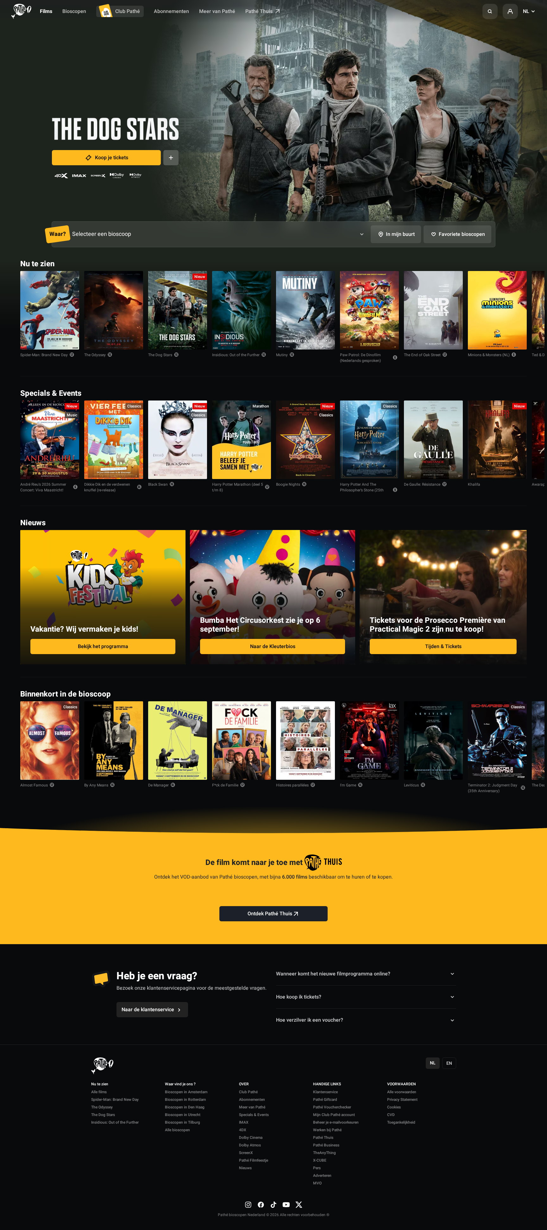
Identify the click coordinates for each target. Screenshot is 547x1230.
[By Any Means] (113, 740)
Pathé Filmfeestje (253, 1160)
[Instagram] (248, 1204)
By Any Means (96, 785)
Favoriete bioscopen (462, 234)
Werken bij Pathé (327, 1130)
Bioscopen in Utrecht (182, 1115)
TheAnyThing (324, 1153)
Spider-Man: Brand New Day (44, 355)
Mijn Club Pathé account (334, 1115)
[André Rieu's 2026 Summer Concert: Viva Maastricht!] (49, 440)
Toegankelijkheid (401, 1122)
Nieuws (245, 1168)
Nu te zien (99, 1084)
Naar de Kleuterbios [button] (272, 646)
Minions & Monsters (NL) (489, 355)
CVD (391, 1115)
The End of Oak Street (422, 355)
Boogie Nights (288, 484)
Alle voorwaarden (401, 1092)
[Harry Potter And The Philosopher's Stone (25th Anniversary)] (369, 440)
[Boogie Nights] (305, 440)
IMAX (243, 1122)
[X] (299, 1204)
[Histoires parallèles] (305, 740)
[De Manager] (177, 740)
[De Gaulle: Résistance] (433, 440)
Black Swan (158, 484)
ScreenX (246, 1153)
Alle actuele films (502, 263)
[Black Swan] (177, 440)
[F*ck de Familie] (241, 740)
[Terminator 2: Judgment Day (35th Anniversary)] (497, 740)
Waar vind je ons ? (180, 1084)
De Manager (158, 785)
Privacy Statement (402, 1099)
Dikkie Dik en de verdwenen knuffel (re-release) (107, 487)
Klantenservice (325, 1092)
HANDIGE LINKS (327, 1084)
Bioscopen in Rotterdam (185, 1099)
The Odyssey (95, 355)
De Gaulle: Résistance (422, 484)
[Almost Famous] (49, 740)
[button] (490, 11)
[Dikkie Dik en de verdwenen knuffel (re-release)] (113, 440)
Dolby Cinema (250, 1137)
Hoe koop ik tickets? (298, 997)
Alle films (99, 1092)
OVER (244, 1084)
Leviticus (411, 785)
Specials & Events (254, 1115)
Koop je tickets (111, 157)
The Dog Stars (160, 355)
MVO (317, 1183)
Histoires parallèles (292, 785)
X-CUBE (319, 1160)
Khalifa (474, 484)
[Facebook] (261, 1204)
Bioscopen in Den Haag (184, 1107)
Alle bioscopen (177, 1130)
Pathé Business (326, 1145)
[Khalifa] (497, 440)
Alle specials (507, 392)
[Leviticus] (433, 740)
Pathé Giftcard (325, 1099)
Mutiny (282, 355)
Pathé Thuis (259, 11)
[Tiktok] (273, 1204)
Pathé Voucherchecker (332, 1107)
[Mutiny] (305, 310)
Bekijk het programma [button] (103, 646)
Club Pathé (127, 11)
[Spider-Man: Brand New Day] (49, 310)
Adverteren (322, 1175)
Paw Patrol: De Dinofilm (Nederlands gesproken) (360, 357)
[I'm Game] (369, 740)
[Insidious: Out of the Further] (241, 310)
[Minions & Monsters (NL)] (497, 310)
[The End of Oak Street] (433, 310)
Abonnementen (171, 11)
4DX (242, 1130)
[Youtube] (286, 1204)
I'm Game (348, 785)
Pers (317, 1168)
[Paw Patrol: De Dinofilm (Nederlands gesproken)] (369, 310)
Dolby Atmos (250, 1145)
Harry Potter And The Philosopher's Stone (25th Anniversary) (362, 490)
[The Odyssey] (113, 310)
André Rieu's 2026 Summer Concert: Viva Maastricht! (43, 487)
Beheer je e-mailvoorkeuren (336, 1122)
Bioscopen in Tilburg (182, 1122)
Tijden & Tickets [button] (443, 646)
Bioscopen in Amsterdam (186, 1092)
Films (46, 11)
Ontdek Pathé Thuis (270, 914)
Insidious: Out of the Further (236, 355)
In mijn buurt (400, 234)
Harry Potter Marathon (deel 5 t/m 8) (237, 487)
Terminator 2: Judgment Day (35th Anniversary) (492, 788)
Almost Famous (34, 785)
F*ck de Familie (225, 785)
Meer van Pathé (217, 11)
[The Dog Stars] (177, 310)
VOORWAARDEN (401, 1084)
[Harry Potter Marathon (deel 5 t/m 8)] (241, 440)
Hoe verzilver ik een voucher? (309, 1020)
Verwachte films (503, 693)
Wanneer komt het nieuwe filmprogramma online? (333, 973)
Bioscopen (74, 11)
